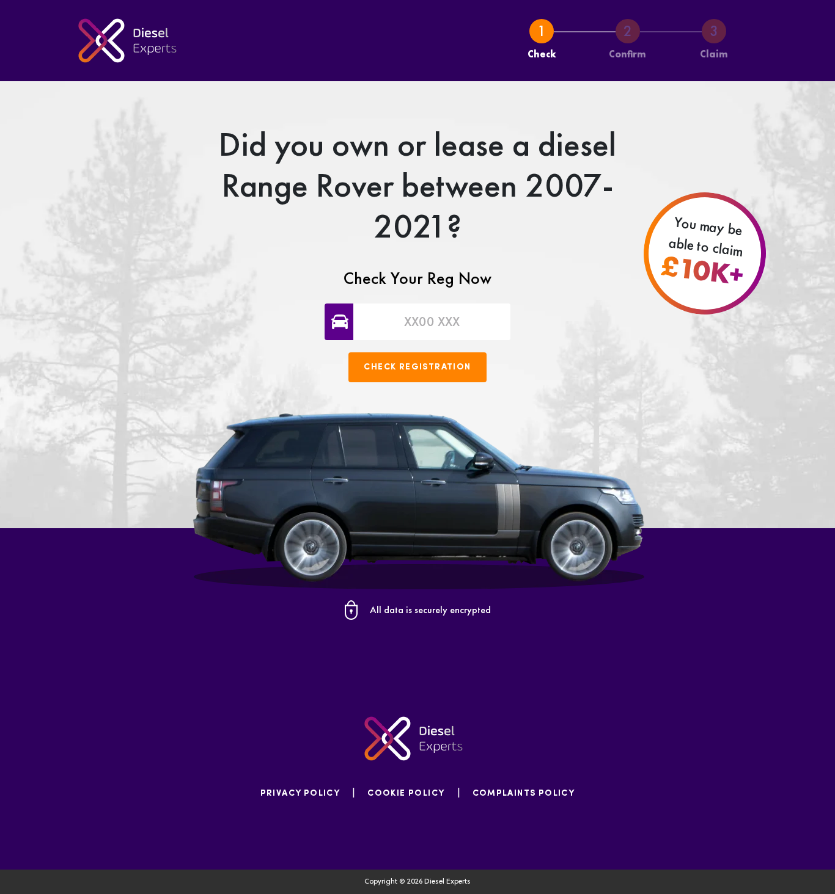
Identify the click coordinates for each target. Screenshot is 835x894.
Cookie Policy (405, 793)
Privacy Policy (300, 793)
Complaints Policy (524, 793)
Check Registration (417, 367)
